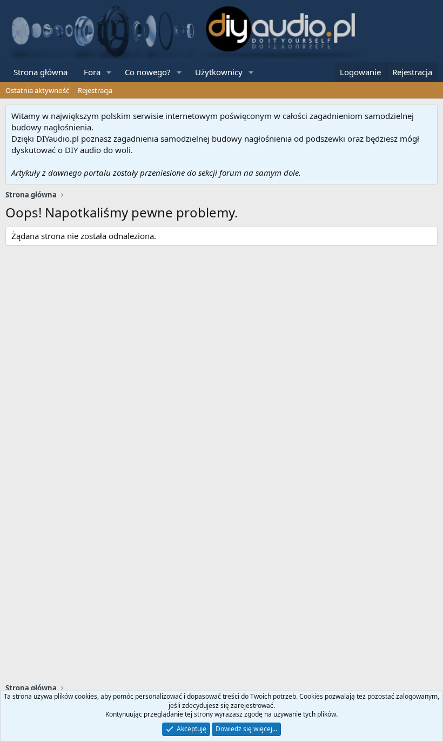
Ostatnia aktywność (37, 90)
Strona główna (41, 72)
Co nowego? (148, 72)
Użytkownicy (219, 72)
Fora (92, 72)
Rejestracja (95, 90)
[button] (109, 72)
